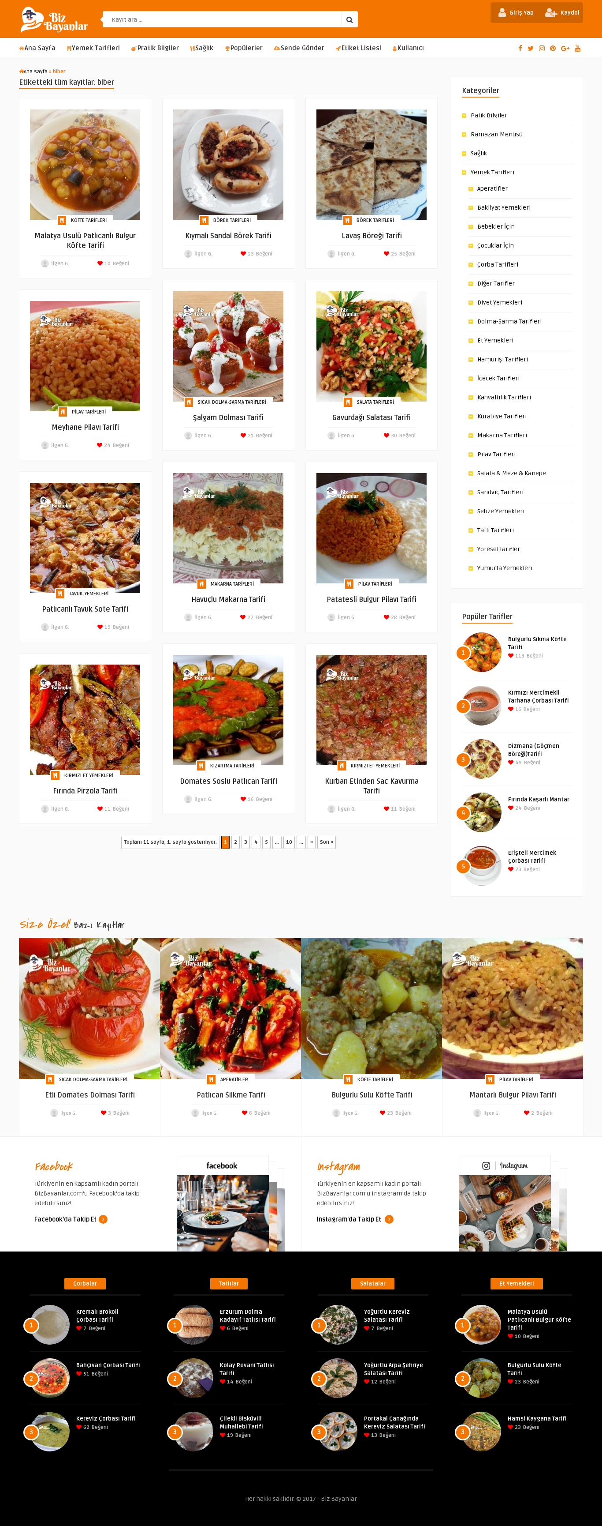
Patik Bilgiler (489, 115)
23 (517, 869)
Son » (326, 842)
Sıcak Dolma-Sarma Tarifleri (232, 402)
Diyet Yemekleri (499, 302)
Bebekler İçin (496, 226)
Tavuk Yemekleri (88, 594)
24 (107, 445)
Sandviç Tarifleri (500, 492)
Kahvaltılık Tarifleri (504, 397)
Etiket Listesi (361, 48)
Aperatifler (492, 188)
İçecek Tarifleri (498, 378)
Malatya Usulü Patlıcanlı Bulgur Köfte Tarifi (539, 1319)
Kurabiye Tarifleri (502, 416)
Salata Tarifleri (375, 402)
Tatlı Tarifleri (495, 530)
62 (85, 1427)
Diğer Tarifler (496, 283)
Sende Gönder (302, 48)
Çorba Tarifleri (497, 264)
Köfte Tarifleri (89, 220)
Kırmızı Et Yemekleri (375, 766)
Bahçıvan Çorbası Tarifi (108, 1365)
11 (393, 809)
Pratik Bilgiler (158, 48)
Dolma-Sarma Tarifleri (509, 321)
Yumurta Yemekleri (504, 568)
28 (393, 617)
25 (393, 254)
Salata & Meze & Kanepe (511, 473)
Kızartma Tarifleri (232, 766)
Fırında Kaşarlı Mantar (538, 799)
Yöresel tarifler (498, 549)
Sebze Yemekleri (500, 511)
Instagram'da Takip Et (350, 1219)
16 (250, 799)
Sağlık (204, 48)
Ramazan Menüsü (497, 134)
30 (393, 435)
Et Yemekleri (495, 340)
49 (518, 762)
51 (85, 1374)
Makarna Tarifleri (232, 584)
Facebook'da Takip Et (65, 1219)
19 (107, 627)
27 (250, 617)
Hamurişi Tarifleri (502, 359)
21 (250, 435)
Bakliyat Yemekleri (504, 207)
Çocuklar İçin (495, 245)
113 (519, 656)
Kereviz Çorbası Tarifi (106, 1418)
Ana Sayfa (40, 48)
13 (250, 254)
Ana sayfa (36, 71)
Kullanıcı (411, 48)
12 (373, 1382)
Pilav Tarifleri (89, 412)
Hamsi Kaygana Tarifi (537, 1418)
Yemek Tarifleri (96, 48)
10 (107, 263)
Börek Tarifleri (232, 220)
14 (230, 1382)
